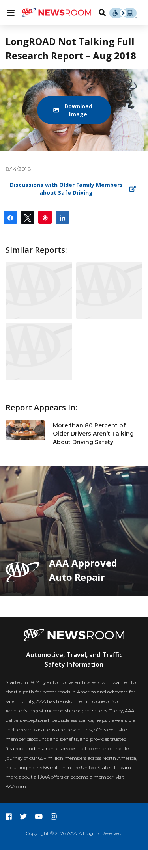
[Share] (10, 217)
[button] (74, 110)
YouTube (39, 816)
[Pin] (45, 217)
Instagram (54, 816)
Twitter (23, 816)
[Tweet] (27, 217)
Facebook (9, 816)
